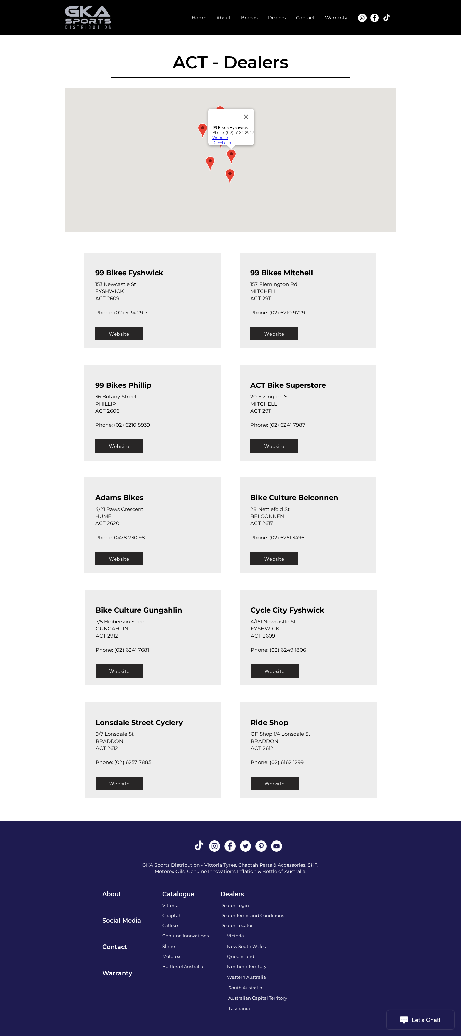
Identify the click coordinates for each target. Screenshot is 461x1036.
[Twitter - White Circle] (245, 846)
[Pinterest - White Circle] (261, 846)
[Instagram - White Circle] (362, 18)
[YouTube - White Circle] (276, 846)
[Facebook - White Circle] (374, 18)
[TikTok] (386, 18)
